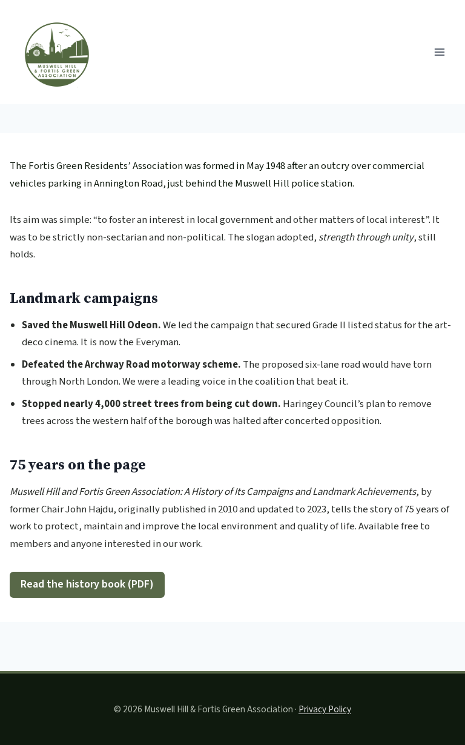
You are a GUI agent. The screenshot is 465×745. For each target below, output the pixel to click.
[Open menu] (439, 51)
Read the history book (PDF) (87, 584)
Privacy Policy (324, 709)
